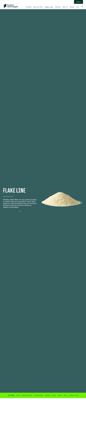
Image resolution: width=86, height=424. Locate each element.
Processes (58, 7)
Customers (28, 7)
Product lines (49, 7)
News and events (38, 7)
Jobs (77, 7)
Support (72, 7)
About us (65, 7)
